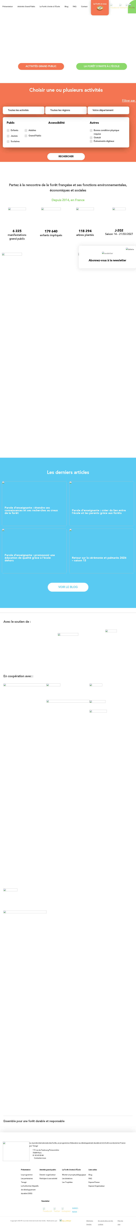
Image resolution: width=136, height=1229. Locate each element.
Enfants (14, 130)
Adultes (32, 130)
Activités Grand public (41, 66)
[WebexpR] (64, 1221)
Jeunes (14, 136)
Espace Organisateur (97, 1186)
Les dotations (67, 1178)
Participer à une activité (48, 1178)
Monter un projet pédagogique (74, 1175)
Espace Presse (94, 1182)
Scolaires (15, 142)
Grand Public (35, 136)
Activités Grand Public (26, 6)
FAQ (74, 6)
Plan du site (120, 1222)
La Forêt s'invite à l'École (101, 66)
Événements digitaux (104, 141)
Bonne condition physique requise (106, 132)
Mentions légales (89, 1222)
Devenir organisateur (48, 1175)
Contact (84, 6)
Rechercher (66, 156)
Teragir (24, 1182)
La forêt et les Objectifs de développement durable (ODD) (30, 1189)
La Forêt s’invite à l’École (50, 6)
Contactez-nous (40, 1158)
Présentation (8, 6)
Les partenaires (27, 1178)
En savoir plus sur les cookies (105, 1222)
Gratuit (97, 138)
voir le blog (68, 587)
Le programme (26, 1175)
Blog (66, 6)
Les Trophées (67, 1182)
